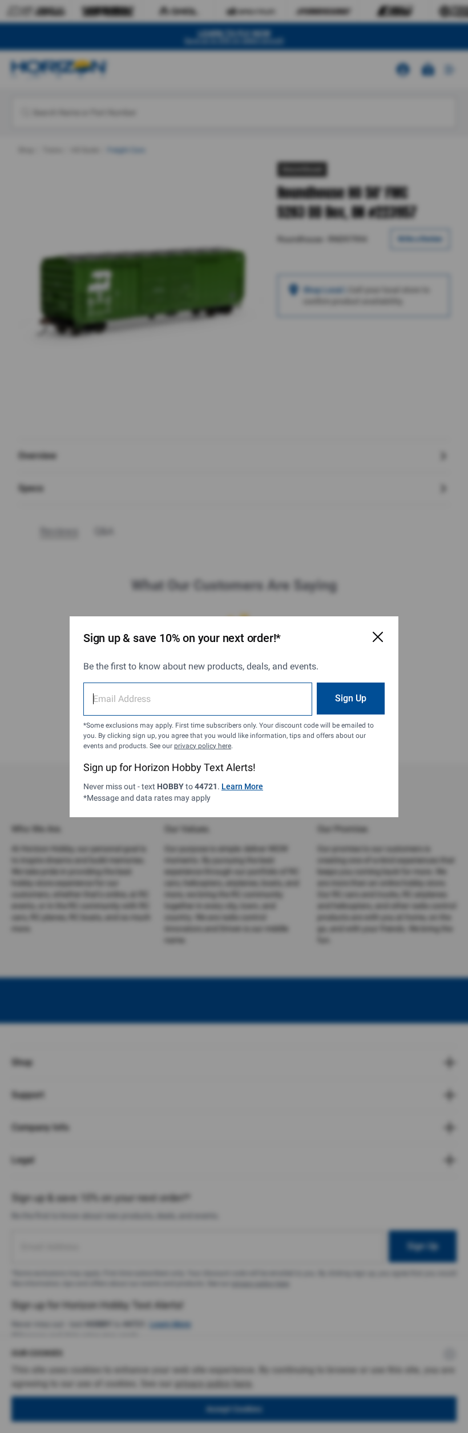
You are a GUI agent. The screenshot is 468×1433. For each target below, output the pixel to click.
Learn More (242, 786)
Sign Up (350, 698)
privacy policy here (202, 746)
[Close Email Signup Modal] (378, 637)
